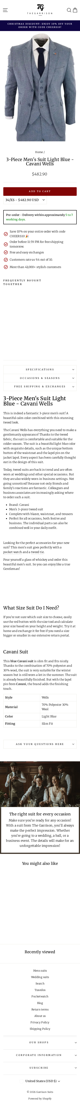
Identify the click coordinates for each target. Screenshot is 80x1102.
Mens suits (40, 970)
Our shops (39, 1042)
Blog (40, 1003)
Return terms (40, 1009)
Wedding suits (40, 977)
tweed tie (37, 552)
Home (39, 152)
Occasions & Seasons (40, 378)
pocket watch (12, 552)
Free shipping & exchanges (40, 386)
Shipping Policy (40, 1029)
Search (40, 983)
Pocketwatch (39, 996)
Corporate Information (39, 1055)
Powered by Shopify (40, 1098)
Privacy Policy (39, 1022)
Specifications (40, 369)
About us (40, 1016)
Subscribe (39, 1067)
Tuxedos (40, 990)
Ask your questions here (40, 744)
